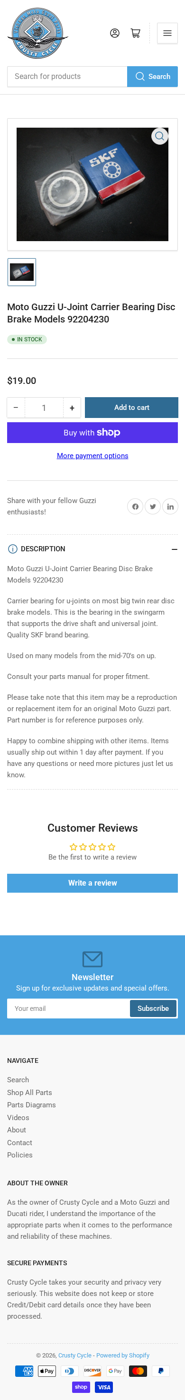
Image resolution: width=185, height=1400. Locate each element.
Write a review (92, 882)
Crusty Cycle (75, 1355)
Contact (19, 1143)
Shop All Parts (29, 1092)
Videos (18, 1117)
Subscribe (153, 1008)
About (16, 1130)
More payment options (93, 456)
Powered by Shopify (122, 1355)
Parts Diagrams (31, 1105)
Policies (20, 1155)
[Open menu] (167, 33)
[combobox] (92, 76)
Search (159, 76)
